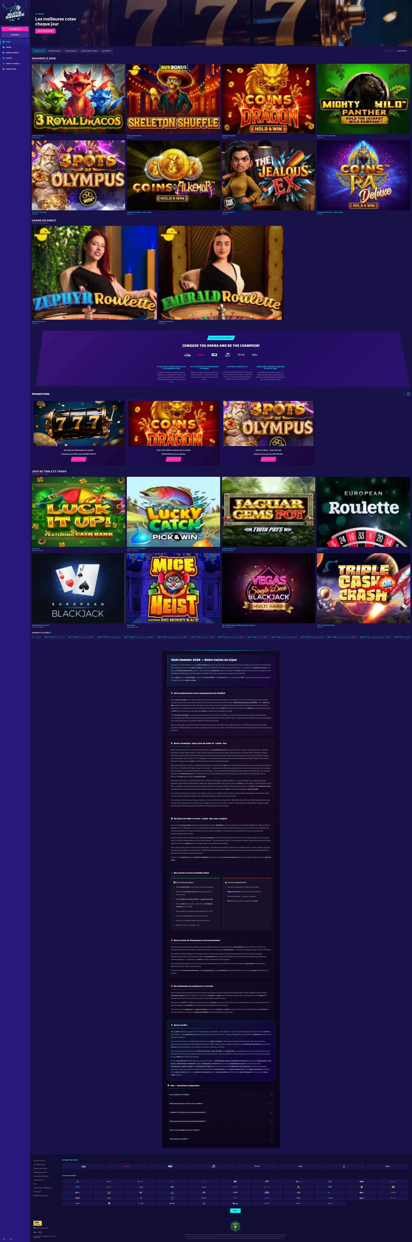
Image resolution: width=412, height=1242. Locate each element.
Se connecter (15, 29)
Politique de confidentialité (42, 1188)
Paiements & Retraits (40, 1195)
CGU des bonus (38, 1180)
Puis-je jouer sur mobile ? (179, 1139)
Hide (235, 1210)
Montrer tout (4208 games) (41, 61)
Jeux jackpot (106, 51)
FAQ (34, 1184)
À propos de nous (39, 1160)
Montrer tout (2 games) (40, 223)
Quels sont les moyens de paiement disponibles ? (188, 1121)
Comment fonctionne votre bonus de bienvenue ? (188, 1112)
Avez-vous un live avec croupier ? (185, 1130)
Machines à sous (54, 51)
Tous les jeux (39, 51)
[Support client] (10, 1239)
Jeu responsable (39, 1164)
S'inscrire (15, 34)
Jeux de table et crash (89, 51)
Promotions (37, 1192)
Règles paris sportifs (40, 1172)
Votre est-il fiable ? (180, 1094)
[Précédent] (404, 394)
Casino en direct (71, 51)
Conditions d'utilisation (41, 1176)
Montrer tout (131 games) (40, 474)
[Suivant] (408, 394)
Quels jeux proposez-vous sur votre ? (186, 1103)
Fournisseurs (402, 51)
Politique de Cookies (40, 1168)
